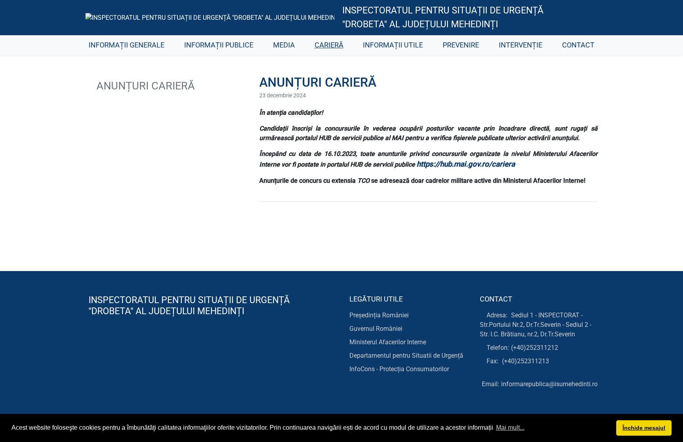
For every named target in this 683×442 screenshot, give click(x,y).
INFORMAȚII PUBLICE (218, 45)
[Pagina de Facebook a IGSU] (585, 17)
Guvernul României (375, 328)
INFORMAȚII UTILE (393, 45)
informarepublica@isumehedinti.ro (549, 384)
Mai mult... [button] (510, 427)
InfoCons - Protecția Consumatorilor (399, 369)
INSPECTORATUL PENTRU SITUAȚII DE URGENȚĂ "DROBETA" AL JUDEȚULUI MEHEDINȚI (442, 17)
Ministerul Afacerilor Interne (387, 342)
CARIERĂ (329, 45)
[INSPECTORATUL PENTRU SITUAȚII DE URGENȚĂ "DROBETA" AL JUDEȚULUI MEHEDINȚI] (209, 18)
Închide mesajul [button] (644, 428)
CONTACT (578, 45)
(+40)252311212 (534, 347)
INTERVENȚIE (520, 45)
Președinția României (379, 315)
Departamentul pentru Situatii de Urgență (406, 355)
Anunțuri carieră (144, 86)
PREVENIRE (461, 45)
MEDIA (284, 45)
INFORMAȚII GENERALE (126, 45)
